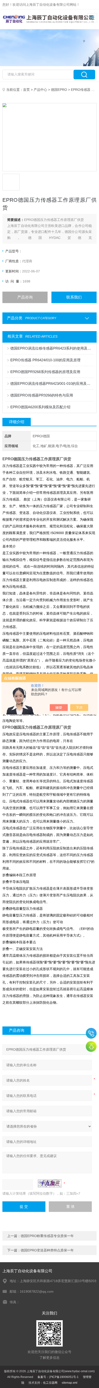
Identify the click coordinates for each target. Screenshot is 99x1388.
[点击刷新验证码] (50, 1183)
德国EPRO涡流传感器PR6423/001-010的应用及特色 (51, 383)
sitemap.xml (69, 1382)
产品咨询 (25, 297)
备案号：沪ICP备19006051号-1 (58, 1377)
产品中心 (40, 90)
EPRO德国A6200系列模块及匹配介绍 (40, 407)
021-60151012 (91, 1033)
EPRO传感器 (80, 90)
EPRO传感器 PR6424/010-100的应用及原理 (45, 360)
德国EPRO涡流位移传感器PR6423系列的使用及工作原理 (51, 348)
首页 (26, 90)
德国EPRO (59, 90)
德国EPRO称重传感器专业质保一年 (47, 1236)
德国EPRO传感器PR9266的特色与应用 (41, 395)
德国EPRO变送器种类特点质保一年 (47, 1250)
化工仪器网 (50, 1382)
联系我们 (74, 297)
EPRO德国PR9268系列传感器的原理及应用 (45, 372)
